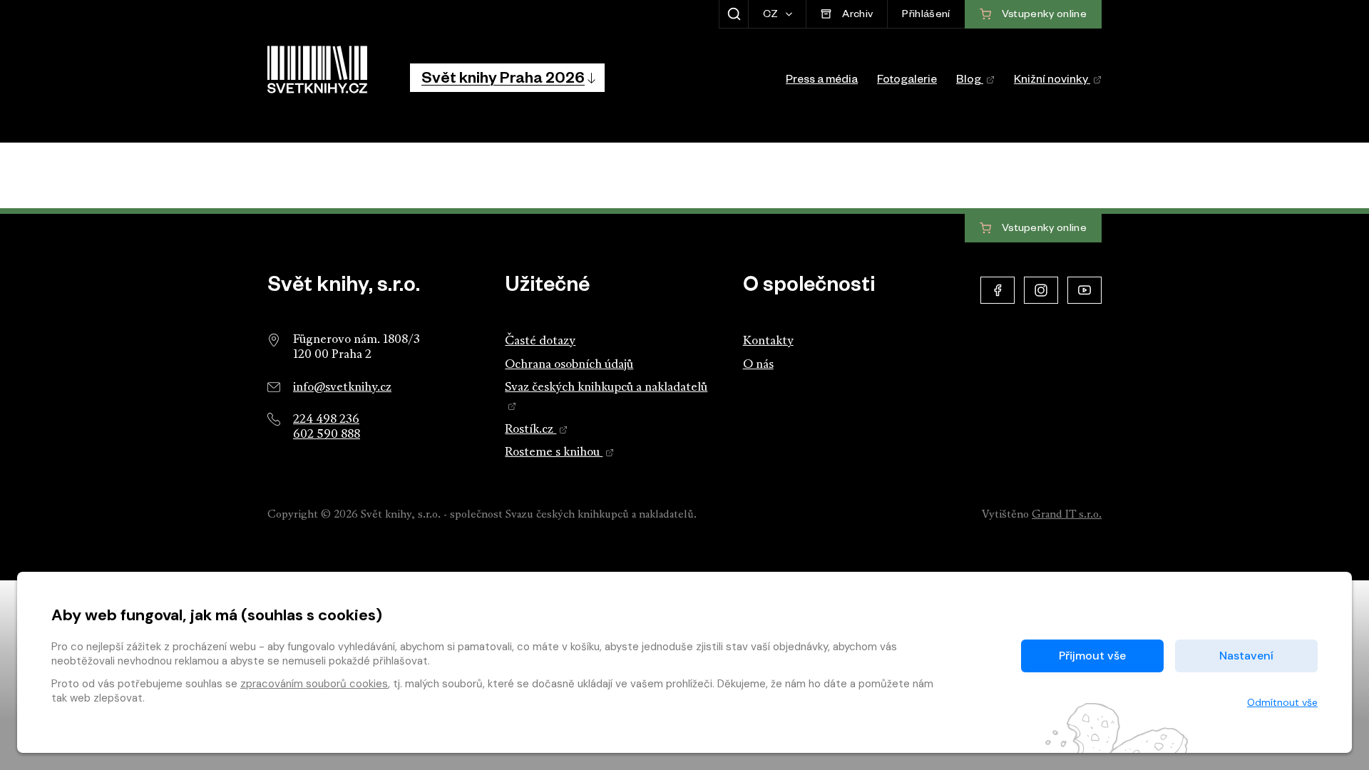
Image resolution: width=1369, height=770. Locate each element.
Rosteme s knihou (554, 452)
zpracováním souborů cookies (314, 684)
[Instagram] (1041, 290)
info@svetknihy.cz (342, 387)
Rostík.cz (530, 429)
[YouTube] (1084, 290)
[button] (507, 77)
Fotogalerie (907, 81)
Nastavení (1246, 655)
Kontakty (768, 341)
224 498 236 (326, 420)
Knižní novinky (1052, 81)
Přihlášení (926, 15)
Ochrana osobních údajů (569, 365)
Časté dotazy (540, 341)
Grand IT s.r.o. (1067, 515)
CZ (772, 15)
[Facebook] (997, 290)
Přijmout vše (1092, 655)
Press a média (822, 81)
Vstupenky (1043, 229)
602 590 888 (326, 434)
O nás (758, 365)
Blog (969, 81)
